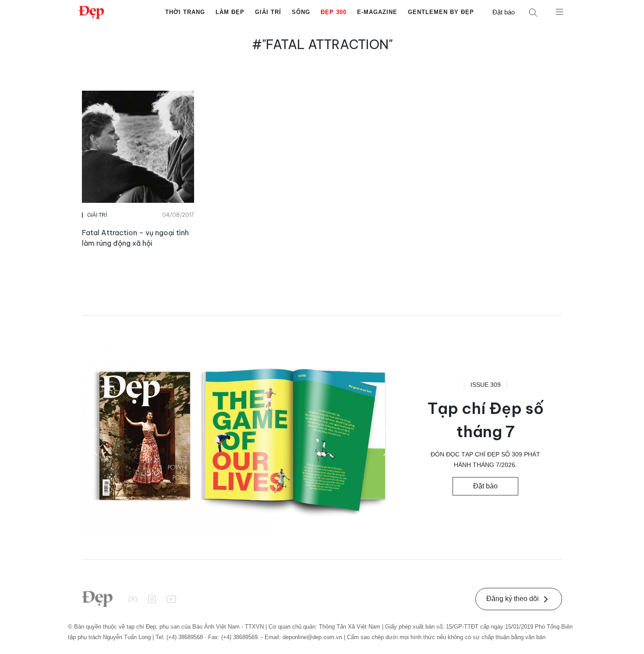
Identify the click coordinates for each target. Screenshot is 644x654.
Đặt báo (503, 12)
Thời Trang (185, 12)
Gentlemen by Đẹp (441, 12)
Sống (301, 12)
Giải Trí (268, 12)
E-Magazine (377, 12)
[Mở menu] (559, 11)
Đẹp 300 (334, 12)
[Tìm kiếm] (533, 12)
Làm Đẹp (230, 12)
